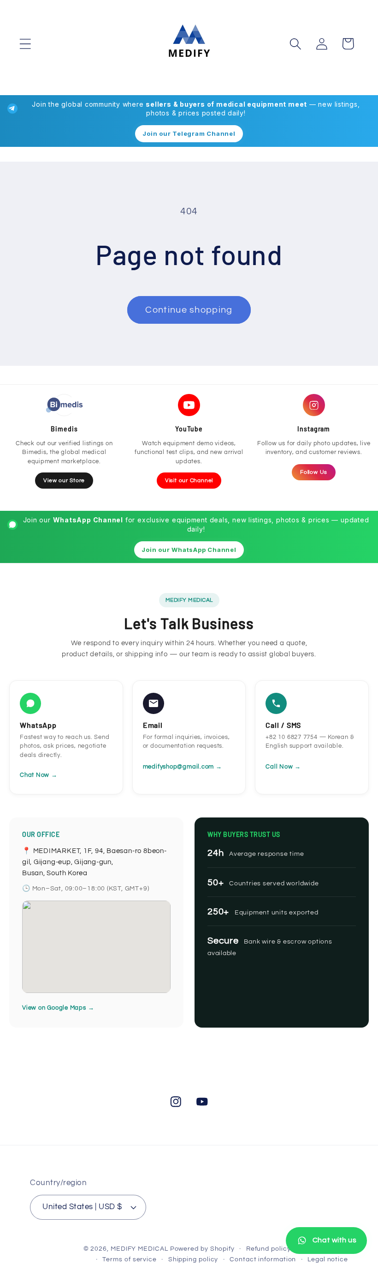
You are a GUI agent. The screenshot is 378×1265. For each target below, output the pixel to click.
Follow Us (313, 472)
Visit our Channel (189, 481)
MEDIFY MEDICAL (139, 1248)
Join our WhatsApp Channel (189, 549)
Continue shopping (188, 310)
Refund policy (268, 1248)
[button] (25, 43)
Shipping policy (193, 1259)
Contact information (263, 1259)
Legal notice (327, 1259)
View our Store (64, 481)
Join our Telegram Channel (189, 133)
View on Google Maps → (58, 1008)
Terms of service (129, 1259)
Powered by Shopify (202, 1248)
